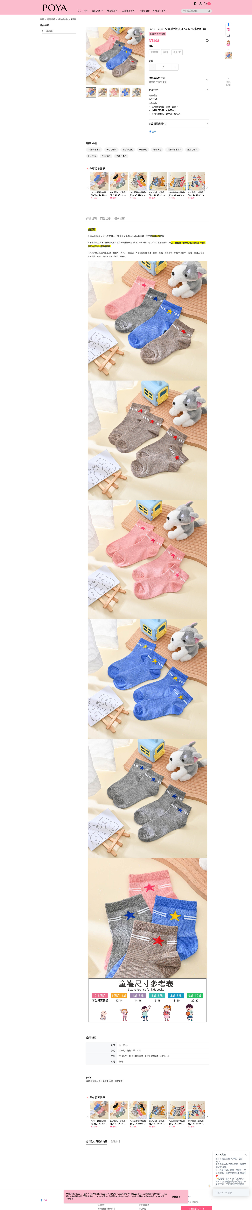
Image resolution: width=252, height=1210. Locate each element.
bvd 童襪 (92, 156)
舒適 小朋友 (128, 149)
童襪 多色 (106, 156)
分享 (154, 132)
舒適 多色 (143, 149)
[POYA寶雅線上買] (56, 7)
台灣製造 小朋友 (174, 149)
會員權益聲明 (144, 1205)
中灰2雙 (177, 52)
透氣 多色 (157, 149)
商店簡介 (101, 1205)
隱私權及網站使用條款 (106, 1209)
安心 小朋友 (111, 149)
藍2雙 (165, 52)
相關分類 (91, 143)
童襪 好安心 (121, 156)
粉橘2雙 (154, 52)
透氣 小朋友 (192, 149)
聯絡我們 (142, 1209)
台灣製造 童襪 (94, 149)
